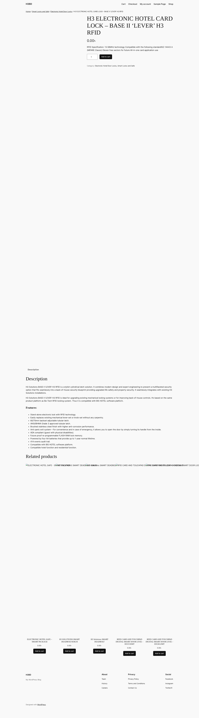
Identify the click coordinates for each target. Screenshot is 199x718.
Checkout (132, 4)
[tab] (33, 369)
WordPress (41, 705)
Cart (123, 4)
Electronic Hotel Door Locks (61, 11)
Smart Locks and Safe (40, 11)
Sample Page (160, 4)
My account (145, 4)
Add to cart (105, 57)
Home (28, 11)
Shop (170, 4)
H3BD (29, 4)
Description (33, 369)
